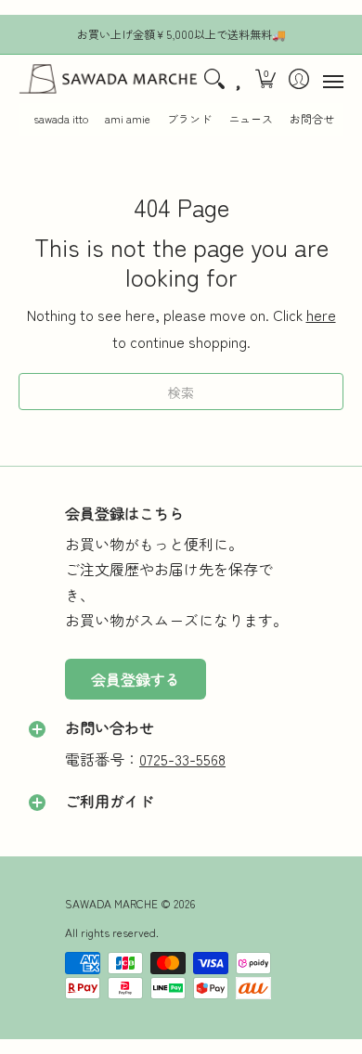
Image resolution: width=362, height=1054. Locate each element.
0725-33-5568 (182, 759)
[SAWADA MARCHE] (108, 79)
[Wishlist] (239, 79)
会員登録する (135, 679)
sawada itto (60, 118)
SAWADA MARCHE (111, 903)
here (321, 314)
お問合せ (312, 118)
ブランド (189, 118)
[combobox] (181, 391)
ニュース (250, 118)
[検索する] (214, 79)
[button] (266, 79)
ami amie (127, 118)
